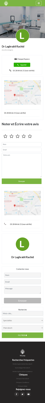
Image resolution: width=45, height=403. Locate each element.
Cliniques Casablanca (22, 382)
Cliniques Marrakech (22, 378)
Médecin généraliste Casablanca (22, 371)
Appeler (23, 65)
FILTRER (21, 335)
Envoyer (21, 181)
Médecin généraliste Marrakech (22, 364)
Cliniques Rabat (22, 386)
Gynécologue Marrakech (22, 367)
